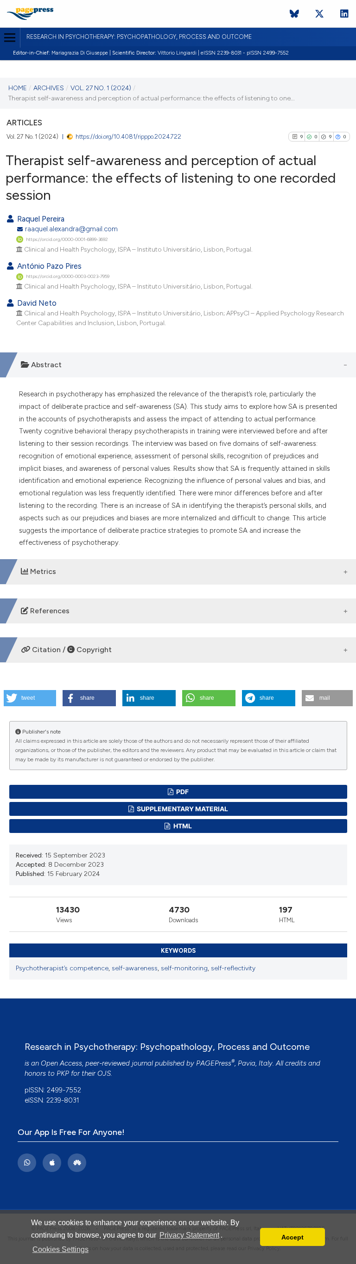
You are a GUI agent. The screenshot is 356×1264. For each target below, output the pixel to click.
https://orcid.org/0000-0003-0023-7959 (67, 276)
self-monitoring (184, 968)
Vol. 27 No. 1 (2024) (100, 88)
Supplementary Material (181, 809)
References (49, 610)
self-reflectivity (233, 968)
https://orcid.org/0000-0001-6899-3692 (67, 239)
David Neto (36, 303)
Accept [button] (292, 1237)
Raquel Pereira (39, 218)
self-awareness (135, 968)
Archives (48, 88)
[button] (30, 698)
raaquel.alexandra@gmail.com (71, 229)
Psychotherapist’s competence (62, 968)
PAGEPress (213, 1063)
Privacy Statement (189, 1235)
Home (17, 88)
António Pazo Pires (48, 266)
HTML (182, 826)
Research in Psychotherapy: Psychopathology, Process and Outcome (139, 36)
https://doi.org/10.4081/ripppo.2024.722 (128, 136)
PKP (63, 1073)
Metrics (42, 571)
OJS (104, 1073)
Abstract (45, 364)
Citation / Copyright (71, 649)
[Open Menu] (10, 38)
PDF (182, 791)
